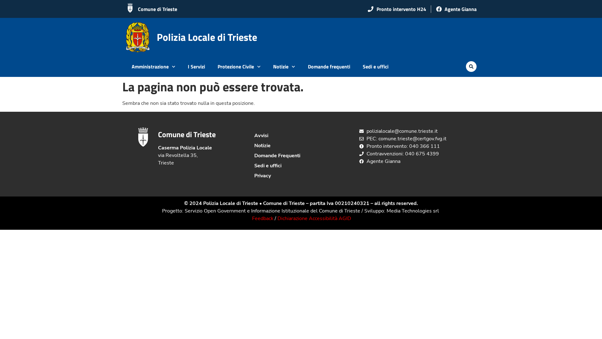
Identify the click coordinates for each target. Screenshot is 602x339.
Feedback (262, 218)
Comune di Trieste (157, 9)
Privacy (262, 175)
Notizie (280, 66)
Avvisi (261, 135)
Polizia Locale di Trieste (207, 37)
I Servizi (196, 66)
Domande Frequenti (277, 155)
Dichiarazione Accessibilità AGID (314, 218)
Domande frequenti (329, 66)
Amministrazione (150, 66)
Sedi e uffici (375, 66)
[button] (471, 66)
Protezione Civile (236, 66)
